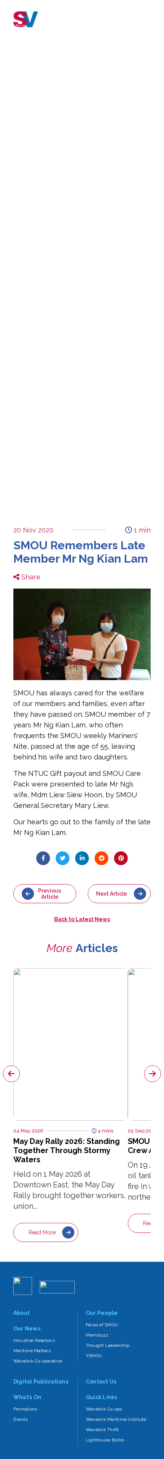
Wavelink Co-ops (104, 1409)
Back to (82, 919)
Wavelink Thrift (102, 1429)
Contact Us (101, 1382)
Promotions (25, 1409)
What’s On (27, 1397)
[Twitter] (62, 858)
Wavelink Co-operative (37, 1361)
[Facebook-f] (43, 858)
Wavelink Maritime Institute (116, 1419)
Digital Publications (40, 1382)
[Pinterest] (121, 858)
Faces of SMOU (102, 1324)
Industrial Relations (34, 1340)
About (21, 1313)
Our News (26, 1328)
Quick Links (101, 1397)
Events (20, 1419)
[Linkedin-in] (82, 858)
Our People (101, 1313)
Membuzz (97, 1335)
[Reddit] (101, 858)
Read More (42, 1232)
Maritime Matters (32, 1350)
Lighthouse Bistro (105, 1440)
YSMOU (94, 1355)
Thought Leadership (107, 1345)
